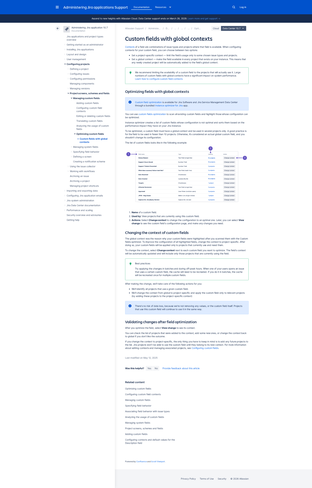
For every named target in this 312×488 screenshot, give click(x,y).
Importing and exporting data (82, 190)
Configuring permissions (82, 78)
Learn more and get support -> (204, 18)
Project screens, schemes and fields (90, 93)
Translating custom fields (89, 120)
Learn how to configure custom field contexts (159, 78)
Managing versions (80, 88)
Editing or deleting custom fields (93, 116)
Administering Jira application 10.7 (90, 27)
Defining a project (79, 69)
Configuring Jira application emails (85, 195)
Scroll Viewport (158, 461)
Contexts (130, 46)
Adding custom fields (87, 103)
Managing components (82, 83)
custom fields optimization (152, 114)
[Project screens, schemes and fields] (182, 28)
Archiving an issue (79, 176)
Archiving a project (80, 181)
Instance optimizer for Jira (169, 105)
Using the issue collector (82, 166)
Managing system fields (85, 146)
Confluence (141, 461)
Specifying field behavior (86, 151)
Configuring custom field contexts (143, 394)
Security (222, 478)
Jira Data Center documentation (83, 205)
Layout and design (76, 54)
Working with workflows (82, 171)
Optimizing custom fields (90, 133)
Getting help (73, 220)
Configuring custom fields (205, 348)
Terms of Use (207, 478)
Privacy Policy (188, 478)
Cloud (216, 28)
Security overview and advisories (84, 215)
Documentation (142, 7)
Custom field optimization (148, 102)
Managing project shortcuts (84, 185)
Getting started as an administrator (85, 44)
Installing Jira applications (80, 49)
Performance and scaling (80, 210)
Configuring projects (78, 64)
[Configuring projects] (175, 28)
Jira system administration (80, 200)
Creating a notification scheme (89, 161)
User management (76, 59)
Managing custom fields (86, 98)
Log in (243, 7)
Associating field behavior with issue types (147, 411)
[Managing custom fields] (189, 28)
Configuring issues (79, 73)
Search (233, 7)
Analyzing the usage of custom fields (144, 417)
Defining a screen (82, 156)
